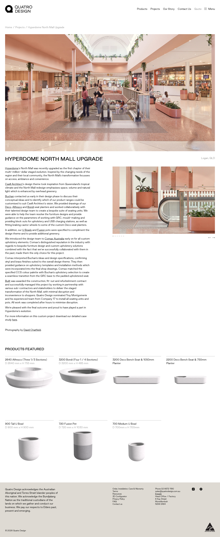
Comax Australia (54, 238)
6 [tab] (123, 236)
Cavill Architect (14, 184)
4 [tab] (119, 236)
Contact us (117, 504)
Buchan (9, 196)
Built (7, 281)
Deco (8, 207)
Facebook (197, 489)
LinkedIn (204, 489)
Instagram (193, 489)
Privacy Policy (119, 499)
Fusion (41, 230)
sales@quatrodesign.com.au (167, 491)
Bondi (30, 207)
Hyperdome (11, 168)
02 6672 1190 (167, 489)
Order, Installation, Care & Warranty (128, 489)
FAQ (115, 501)
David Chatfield (32, 330)
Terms (115, 491)
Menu (211, 9)
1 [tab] (113, 236)
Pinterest (201, 489)
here (14, 319)
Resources (117, 494)
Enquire (158, 494)
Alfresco (17, 207)
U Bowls (27, 230)
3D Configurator (120, 496)
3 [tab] (117, 236)
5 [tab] (121, 236)
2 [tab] (115, 236)
